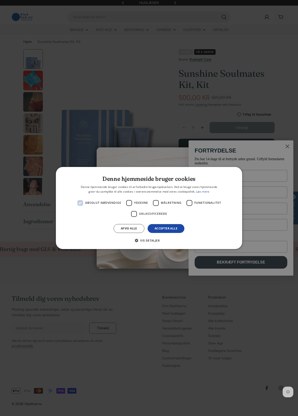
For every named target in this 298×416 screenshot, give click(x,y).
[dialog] (149, 208)
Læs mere (202, 192)
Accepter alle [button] (166, 228)
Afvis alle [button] (129, 228)
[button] (149, 240)
